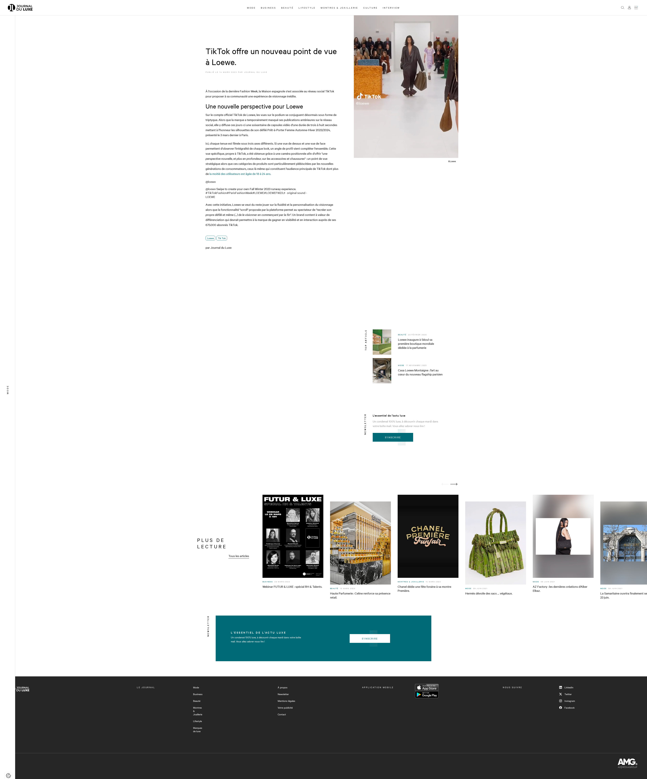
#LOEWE (258, 193)
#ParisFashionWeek (239, 193)
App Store (427, 687)
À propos (282, 687)
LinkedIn (568, 687)
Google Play (427, 694)
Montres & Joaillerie (339, 7)
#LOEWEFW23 (273, 193)
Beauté (287, 7)
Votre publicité (285, 707)
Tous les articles (238, 556)
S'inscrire (393, 437)
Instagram (569, 700)
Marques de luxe (197, 729)
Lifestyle (307, 7)
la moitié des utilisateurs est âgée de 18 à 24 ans (239, 174)
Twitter (568, 694)
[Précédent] (445, 484)
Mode (251, 7)
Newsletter (283, 694)
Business (268, 7)
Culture (370, 7)
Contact (282, 714)
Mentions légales (286, 700)
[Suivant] (453, 484)
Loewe (210, 238)
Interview (391, 7)
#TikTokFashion (216, 193)
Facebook (569, 707)
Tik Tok (222, 238)
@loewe (211, 182)
